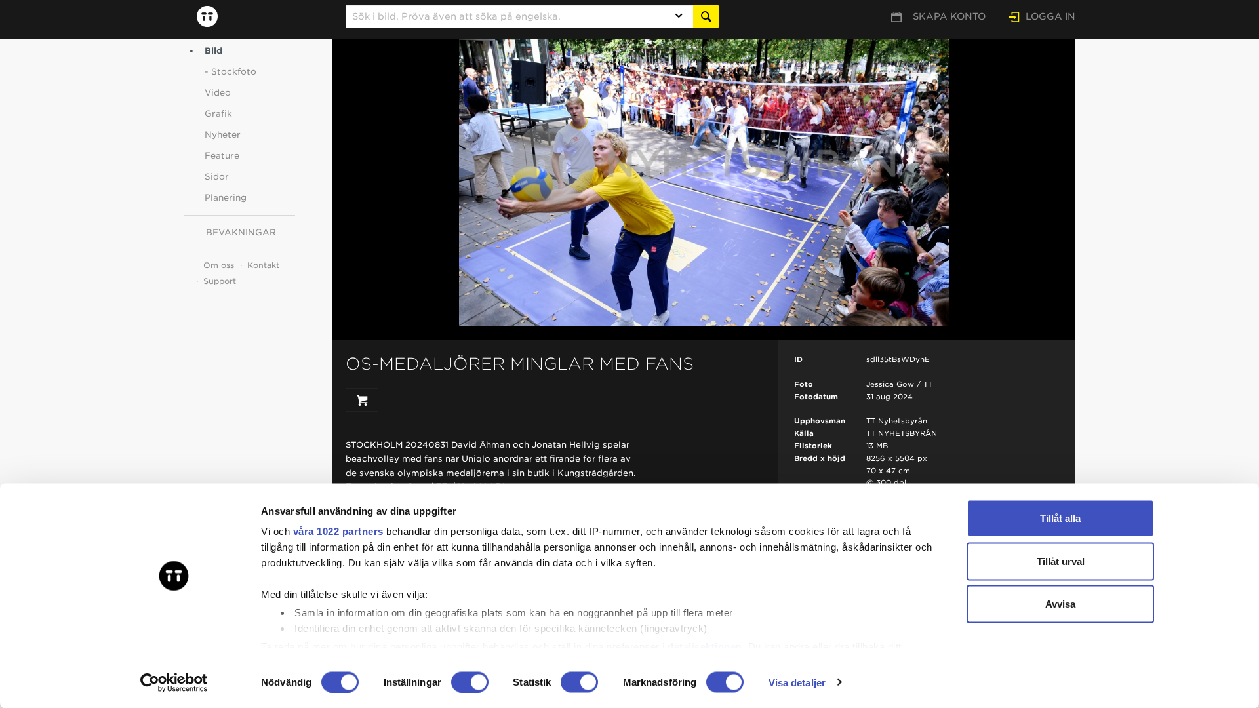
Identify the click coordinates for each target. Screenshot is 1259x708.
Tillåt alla (1060, 518)
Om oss (218, 265)
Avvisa (1060, 604)
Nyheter (223, 135)
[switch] (470, 681)
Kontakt (263, 265)
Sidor (217, 177)
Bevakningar (241, 232)
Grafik (218, 114)
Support (219, 281)
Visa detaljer (797, 682)
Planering (226, 198)
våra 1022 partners (338, 531)
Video (218, 93)
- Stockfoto (230, 72)
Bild (213, 51)
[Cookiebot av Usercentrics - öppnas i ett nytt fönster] (174, 682)
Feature (222, 156)
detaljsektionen (705, 646)
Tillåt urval (1061, 560)
